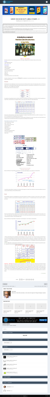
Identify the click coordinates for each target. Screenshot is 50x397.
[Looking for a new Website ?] (25, 322)
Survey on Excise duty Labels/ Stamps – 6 (29, 311)
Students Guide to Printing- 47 (11, 360)
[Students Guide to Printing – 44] (4, 373)
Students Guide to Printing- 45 (11, 368)
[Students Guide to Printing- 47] (4, 361)
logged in (8, 325)
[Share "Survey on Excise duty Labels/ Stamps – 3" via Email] (20, 279)
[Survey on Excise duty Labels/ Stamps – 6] (30, 306)
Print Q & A (12, 357)
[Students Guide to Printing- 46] (4, 365)
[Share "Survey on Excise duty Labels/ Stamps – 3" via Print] (22, 279)
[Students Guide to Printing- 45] (4, 369)
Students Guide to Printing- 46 (11, 364)
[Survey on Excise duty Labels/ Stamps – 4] (8, 306)
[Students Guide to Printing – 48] (4, 357)
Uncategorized (16, 373)
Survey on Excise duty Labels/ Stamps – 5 (18, 311)
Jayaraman (21, 20)
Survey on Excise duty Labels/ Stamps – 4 (7, 311)
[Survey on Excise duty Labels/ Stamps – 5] (20, 306)
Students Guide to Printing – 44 (11, 372)
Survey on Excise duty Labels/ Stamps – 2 (40, 311)
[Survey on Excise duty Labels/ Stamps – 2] (41, 306)
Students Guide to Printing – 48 (11, 356)
